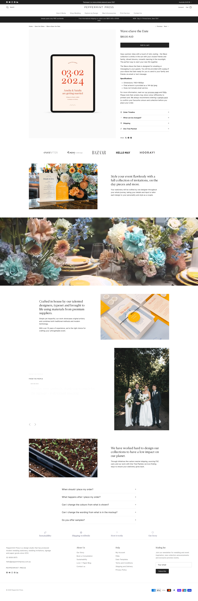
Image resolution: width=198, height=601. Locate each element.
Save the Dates (40, 26)
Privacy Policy (121, 570)
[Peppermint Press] (99, 7)
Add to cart (144, 45)
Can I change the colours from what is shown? (85, 504)
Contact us (81, 566)
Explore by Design (91, 13)
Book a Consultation (85, 556)
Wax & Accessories (109, 13)
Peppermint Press (17, 590)
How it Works (61, 13)
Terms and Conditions (124, 563)
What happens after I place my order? (81, 497)
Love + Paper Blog (84, 563)
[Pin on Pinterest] (131, 138)
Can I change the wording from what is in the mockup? (89, 512)
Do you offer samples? (73, 520)
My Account (120, 552)
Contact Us (138, 13)
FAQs (164, 92)
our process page (152, 92)
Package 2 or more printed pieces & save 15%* (99, 2)
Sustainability (82, 559)
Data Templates (122, 559)
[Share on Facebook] (128, 138)
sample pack (163, 98)
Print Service (125, 13)
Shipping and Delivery (124, 566)
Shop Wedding (75, 13)
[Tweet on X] (126, 138)
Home (31, 26)
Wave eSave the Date (53, 26)
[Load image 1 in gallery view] (72, 83)
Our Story (80, 552)
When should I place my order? (77, 489)
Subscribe (162, 571)
